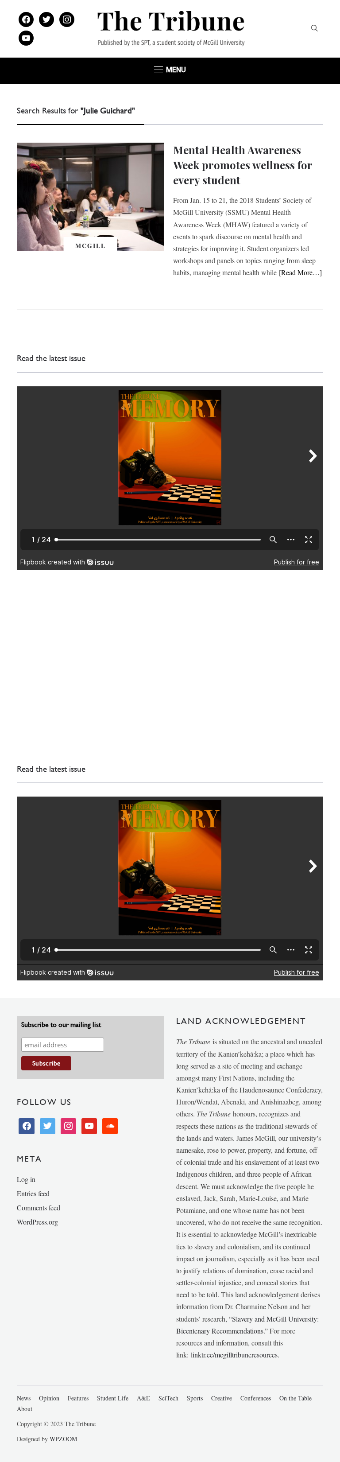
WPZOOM (63, 1439)
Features (78, 1398)
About (24, 1408)
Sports (195, 1398)
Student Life (112, 1398)
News (24, 1398)
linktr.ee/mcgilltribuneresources (234, 1354)
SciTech (168, 1398)
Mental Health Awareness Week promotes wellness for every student (242, 165)
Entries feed (33, 1193)
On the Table (295, 1398)
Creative (221, 1398)
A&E (143, 1398)
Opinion (49, 1398)
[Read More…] (300, 272)
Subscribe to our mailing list (61, 1024)
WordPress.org (37, 1221)
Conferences (255, 1398)
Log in (26, 1179)
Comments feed (38, 1207)
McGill (90, 245)
